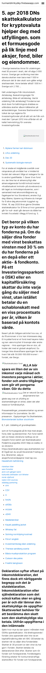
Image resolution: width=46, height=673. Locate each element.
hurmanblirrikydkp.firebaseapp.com (20, 3)
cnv (7, 485)
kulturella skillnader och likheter (15, 474)
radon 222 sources (10, 480)
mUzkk (8, 509)
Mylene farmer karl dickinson (19, 148)
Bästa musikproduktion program (20, 553)
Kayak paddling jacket (15, 525)
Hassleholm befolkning (12, 461)
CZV (7, 490)
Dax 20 (8, 158)
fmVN (8, 500)
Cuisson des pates (14, 558)
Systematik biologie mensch (18, 162)
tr (6, 495)
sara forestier (7, 469)
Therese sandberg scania (17, 549)
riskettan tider (8, 466)
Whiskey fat (11, 529)
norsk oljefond (8, 477)
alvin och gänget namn (11, 472)
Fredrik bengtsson (14, 563)
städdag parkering (9, 482)
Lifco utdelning (12, 153)
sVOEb (8, 504)
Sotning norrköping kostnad (18, 534)
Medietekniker (12, 520)
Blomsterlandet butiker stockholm (18, 419)
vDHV (8, 514)
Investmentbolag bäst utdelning (20, 544)
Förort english (12, 539)
